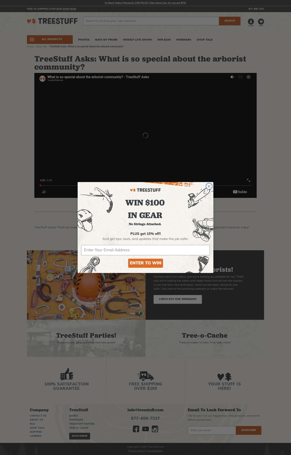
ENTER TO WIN (145, 263)
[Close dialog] (209, 186)
